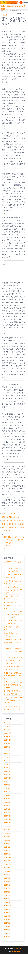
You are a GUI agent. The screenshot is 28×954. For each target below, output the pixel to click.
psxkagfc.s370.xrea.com (11, 28)
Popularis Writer (16, 951)
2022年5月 (7, 881)
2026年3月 (7, 723)
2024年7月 (7, 792)
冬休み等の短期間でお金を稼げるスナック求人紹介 (13, 676)
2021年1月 (7, 937)
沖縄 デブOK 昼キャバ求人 (12, 520)
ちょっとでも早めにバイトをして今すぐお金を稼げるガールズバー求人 (13, 590)
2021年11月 (7, 902)
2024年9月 (7, 785)
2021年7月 (7, 916)
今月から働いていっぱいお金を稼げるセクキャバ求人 (13, 642)
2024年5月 (7, 799)
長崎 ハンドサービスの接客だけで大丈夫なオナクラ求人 (13, 685)
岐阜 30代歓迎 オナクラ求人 (13, 524)
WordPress (19, 948)
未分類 (5, 14)
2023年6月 (7, 837)
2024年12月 (7, 774)
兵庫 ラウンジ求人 (9, 513)
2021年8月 (7, 912)
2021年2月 (7, 933)
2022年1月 (7, 895)
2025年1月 (7, 771)
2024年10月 (7, 781)
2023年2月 (7, 850)
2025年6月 (7, 754)
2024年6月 (7, 795)
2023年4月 (7, 843)
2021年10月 (7, 906)
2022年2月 (7, 892)
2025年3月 (7, 764)
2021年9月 (7, 909)
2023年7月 (7, 833)
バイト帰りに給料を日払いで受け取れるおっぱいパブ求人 (13, 700)
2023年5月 (7, 840)
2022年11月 (7, 861)
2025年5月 (7, 757)
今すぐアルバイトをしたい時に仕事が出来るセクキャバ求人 (13, 660)
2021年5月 (7, 923)
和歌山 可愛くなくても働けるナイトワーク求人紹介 (13, 605)
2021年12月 (7, 899)
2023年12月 (7, 816)
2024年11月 (7, 778)
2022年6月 (7, 878)
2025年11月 (7, 736)
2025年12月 (7, 733)
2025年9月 (7, 743)
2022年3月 (7, 888)
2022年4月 (7, 885)
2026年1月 (7, 730)
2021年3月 (7, 930)
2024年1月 (7, 812)
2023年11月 (7, 819)
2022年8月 (7, 871)
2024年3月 (7, 806)
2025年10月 (7, 740)
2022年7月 (7, 875)
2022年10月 (7, 864)
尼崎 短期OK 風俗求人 (11, 517)
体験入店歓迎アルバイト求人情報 (14, 7)
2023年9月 (7, 826)
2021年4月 (7, 926)
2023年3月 (7, 847)
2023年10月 (7, 823)
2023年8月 (7, 830)
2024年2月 (7, 809)
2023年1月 (7, 854)
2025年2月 (7, 768)
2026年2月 (7, 726)
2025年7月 (7, 750)
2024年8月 (7, 788)
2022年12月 (7, 857)
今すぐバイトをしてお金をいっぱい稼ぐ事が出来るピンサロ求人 (13, 614)
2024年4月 (7, 802)
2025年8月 (7, 747)
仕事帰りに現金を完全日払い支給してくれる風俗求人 (13, 651)
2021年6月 (7, 919)
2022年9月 (7, 868)
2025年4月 (7, 761)
